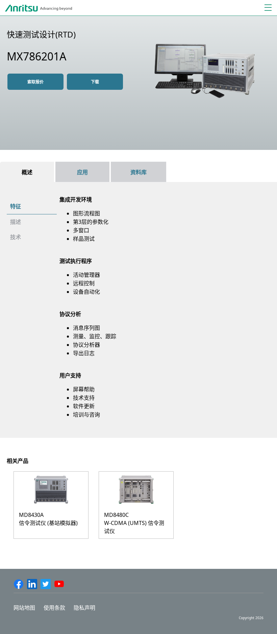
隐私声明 (84, 607)
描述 (15, 222)
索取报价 (35, 82)
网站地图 (24, 607)
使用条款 (54, 607)
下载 (95, 82)
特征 (15, 206)
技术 (15, 237)
